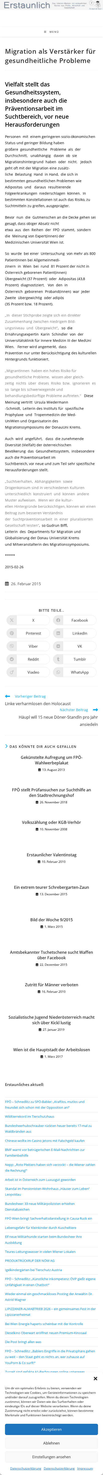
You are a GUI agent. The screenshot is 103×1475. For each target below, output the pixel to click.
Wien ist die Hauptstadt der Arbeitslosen (51, 1049)
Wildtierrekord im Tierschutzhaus (29, 1116)
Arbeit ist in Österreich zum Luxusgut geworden (40, 1179)
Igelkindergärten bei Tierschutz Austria (33, 1270)
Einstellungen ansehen (51, 1456)
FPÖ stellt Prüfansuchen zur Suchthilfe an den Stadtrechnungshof (51, 792)
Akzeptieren (51, 1429)
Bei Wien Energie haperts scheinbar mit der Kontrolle (44, 1324)
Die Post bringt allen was (23, 1342)
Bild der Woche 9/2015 (51, 920)
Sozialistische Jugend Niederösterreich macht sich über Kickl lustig (51, 1019)
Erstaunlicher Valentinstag (51, 855)
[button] (95, 1378)
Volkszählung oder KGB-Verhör (51, 822)
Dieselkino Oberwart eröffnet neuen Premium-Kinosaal (45, 1333)
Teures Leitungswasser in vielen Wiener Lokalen (40, 1251)
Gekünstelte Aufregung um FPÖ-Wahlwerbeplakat (51, 760)
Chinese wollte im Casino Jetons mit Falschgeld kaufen (45, 1140)
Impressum (85, 1468)
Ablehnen (51, 1443)
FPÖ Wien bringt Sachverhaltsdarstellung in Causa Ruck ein (48, 1218)
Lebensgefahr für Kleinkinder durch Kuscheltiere (40, 1227)
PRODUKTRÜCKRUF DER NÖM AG (29, 1260)
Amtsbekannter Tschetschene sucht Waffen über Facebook (51, 955)
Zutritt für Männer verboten (51, 984)
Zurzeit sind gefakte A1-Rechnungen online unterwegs (45, 1372)
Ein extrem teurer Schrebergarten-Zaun (51, 887)
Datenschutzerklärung (25, 1468)
